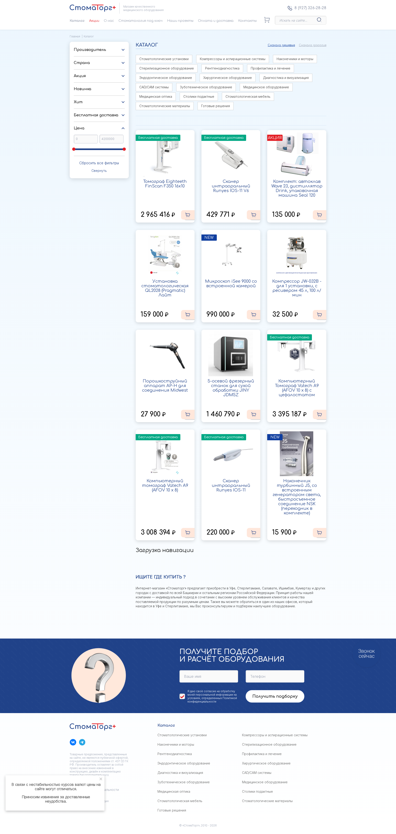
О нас (109, 20)
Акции (94, 20)
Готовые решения (215, 106)
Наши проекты (180, 20)
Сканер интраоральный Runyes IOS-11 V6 (231, 186)
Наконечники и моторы (295, 59)
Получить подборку (275, 696)
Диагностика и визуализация (286, 78)
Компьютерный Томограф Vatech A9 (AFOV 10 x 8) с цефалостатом (297, 388)
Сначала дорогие (312, 45)
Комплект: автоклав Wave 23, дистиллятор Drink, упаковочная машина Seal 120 (296, 188)
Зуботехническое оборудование (206, 87)
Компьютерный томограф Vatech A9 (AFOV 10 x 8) (165, 485)
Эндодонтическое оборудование (165, 78)
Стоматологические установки (164, 59)
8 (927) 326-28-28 (310, 8)
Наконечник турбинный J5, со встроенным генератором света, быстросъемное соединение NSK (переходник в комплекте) (297, 497)
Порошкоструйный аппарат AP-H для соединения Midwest (165, 386)
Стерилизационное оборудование (166, 68)
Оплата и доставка (216, 20)
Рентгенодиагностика (222, 68)
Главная (75, 36)
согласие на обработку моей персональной (211, 692)
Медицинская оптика (155, 96)
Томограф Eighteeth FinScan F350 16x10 (165, 183)
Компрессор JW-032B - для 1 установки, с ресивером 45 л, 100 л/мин (297, 288)
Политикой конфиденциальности (212, 699)
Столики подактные (198, 96)
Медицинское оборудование (266, 87)
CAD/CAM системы (154, 87)
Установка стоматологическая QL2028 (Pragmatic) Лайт (165, 288)
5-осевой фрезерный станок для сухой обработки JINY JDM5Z (231, 388)
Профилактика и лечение (270, 68)
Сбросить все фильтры (99, 163)
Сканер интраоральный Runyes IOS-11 (231, 485)
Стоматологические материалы (164, 106)
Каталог (77, 20)
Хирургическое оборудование (227, 78)
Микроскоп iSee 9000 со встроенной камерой (231, 283)
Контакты (247, 20)
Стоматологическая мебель (248, 96)
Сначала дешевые (281, 45)
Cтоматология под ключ (140, 20)
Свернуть (99, 171)
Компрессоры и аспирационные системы (232, 59)
